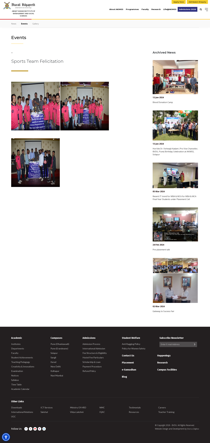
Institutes (16, 344)
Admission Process (91, 344)
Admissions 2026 (187, 9)
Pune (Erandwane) (59, 348)
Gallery (35, 23)
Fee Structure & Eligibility (95, 353)
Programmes (132, 9)
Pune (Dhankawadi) (60, 344)
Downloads (16, 407)
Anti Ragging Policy (131, 344)
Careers (162, 407)
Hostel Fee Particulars (93, 357)
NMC (102, 407)
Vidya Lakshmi (76, 412)
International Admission (94, 348)
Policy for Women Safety (133, 348)
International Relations (22, 412)
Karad (53, 362)
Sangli (53, 357)
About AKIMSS (116, 9)
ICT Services (47, 407)
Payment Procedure (92, 366)
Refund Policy (89, 371)
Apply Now (178, 2)
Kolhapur (55, 371)
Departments (17, 348)
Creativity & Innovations (22, 366)
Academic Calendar (20, 389)
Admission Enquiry (197, 2)
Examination (17, 371)
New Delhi (56, 366)
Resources (134, 412)
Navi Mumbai (57, 375)
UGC (13, 416)
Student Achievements (22, 357)
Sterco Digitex (193, 429)
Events (24, 23)
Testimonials (135, 407)
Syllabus (15, 380)
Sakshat (44, 412)
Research (156, 9)
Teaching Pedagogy (20, 362)
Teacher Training (166, 412)
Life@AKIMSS (169, 9)
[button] (5, 437)
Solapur (54, 353)
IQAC (102, 412)
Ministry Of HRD (78, 407)
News (13, 23)
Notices (15, 375)
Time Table (16, 384)
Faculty (145, 9)
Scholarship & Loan (92, 362)
